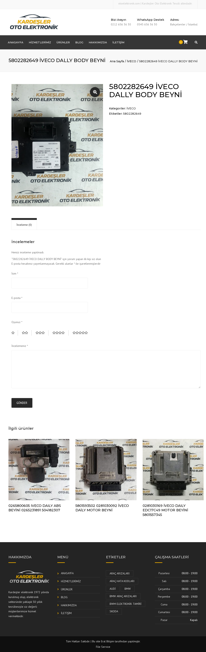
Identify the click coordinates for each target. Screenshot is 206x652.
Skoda (114, 611)
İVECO (131, 61)
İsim (14, 273)
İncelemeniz (19, 346)
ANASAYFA (15, 42)
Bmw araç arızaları (123, 596)
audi (113, 589)
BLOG (79, 42)
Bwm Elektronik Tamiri (125, 604)
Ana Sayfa (117, 61)
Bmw (128, 589)
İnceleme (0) (24, 225)
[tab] (24, 225)
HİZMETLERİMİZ (40, 42)
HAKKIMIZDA (98, 42)
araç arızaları (120, 573)
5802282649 (132, 113)
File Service (103, 647)
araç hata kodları (122, 581)
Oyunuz (16, 322)
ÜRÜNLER (63, 42)
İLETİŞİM (118, 42)
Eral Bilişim (107, 641)
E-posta (16, 298)
